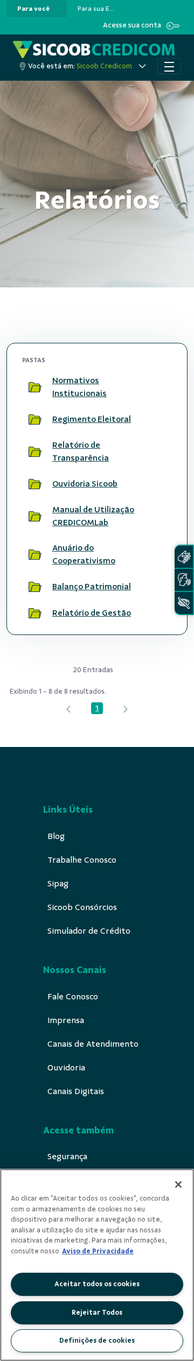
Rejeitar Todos (97, 1312)
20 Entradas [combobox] (93, 670)
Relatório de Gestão (91, 613)
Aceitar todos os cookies (97, 1284)
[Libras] (184, 557)
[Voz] (184, 580)
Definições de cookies (97, 1340)
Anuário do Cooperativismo (83, 554)
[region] (97, 1265)
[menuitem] (33, 8)
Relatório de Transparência (80, 451)
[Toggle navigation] (169, 66)
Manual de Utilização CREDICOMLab (93, 516)
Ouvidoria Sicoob (84, 484)
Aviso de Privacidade (98, 1251)
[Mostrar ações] (159, 387)
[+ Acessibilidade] (184, 603)
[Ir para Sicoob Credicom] (94, 49)
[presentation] (36, 8)
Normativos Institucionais (79, 387)
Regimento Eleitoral (91, 419)
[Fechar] (178, 1184)
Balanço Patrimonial (91, 586)
